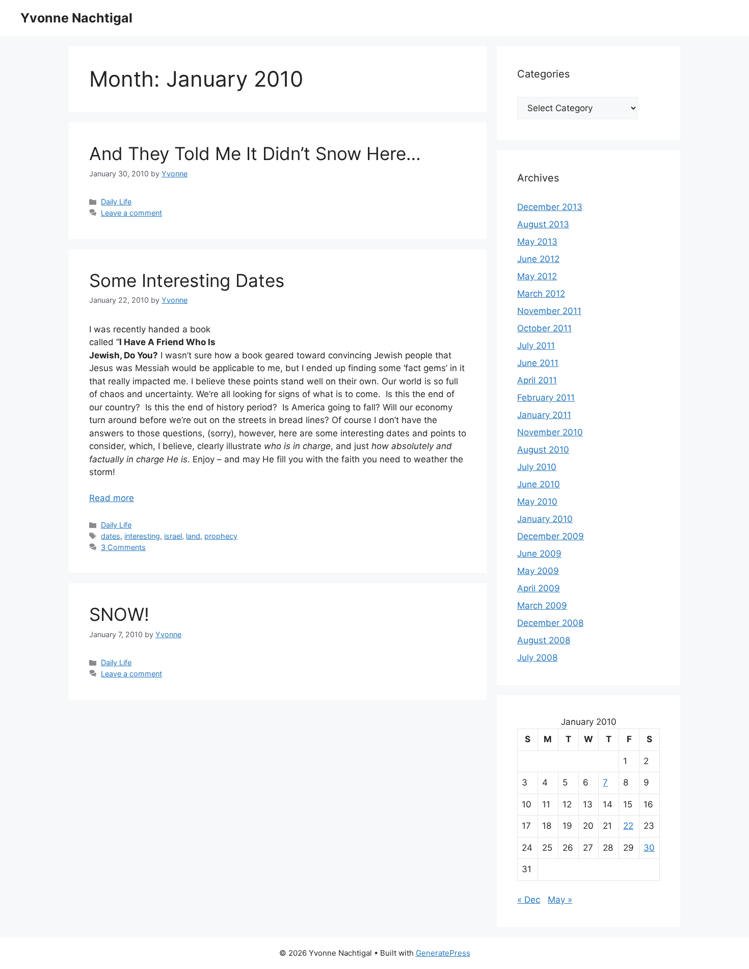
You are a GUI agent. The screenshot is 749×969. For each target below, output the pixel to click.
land (193, 536)
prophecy (220, 536)
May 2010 (537, 501)
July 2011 (536, 346)
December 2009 (550, 536)
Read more (111, 498)
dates (110, 536)
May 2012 (537, 276)
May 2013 (537, 242)
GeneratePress (443, 953)
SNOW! (119, 614)
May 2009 (538, 571)
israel (173, 536)
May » (560, 900)
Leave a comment (131, 212)
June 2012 (538, 259)
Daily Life (116, 201)
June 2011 (537, 363)
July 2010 (536, 467)
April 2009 (538, 588)
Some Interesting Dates (186, 280)
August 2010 (543, 449)
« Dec (528, 900)
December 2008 (550, 623)
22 (628, 826)
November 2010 (550, 432)
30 (649, 848)
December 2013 (549, 207)
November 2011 (549, 311)
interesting (142, 536)
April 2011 (537, 380)
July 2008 (537, 657)
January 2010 (545, 519)
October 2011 (544, 328)
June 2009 (539, 553)
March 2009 (542, 605)
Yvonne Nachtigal (76, 17)
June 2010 (538, 484)
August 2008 (543, 640)
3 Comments (123, 547)
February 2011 (546, 397)
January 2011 (544, 415)
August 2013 (543, 224)
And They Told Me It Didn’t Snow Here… (255, 153)
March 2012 (541, 294)
